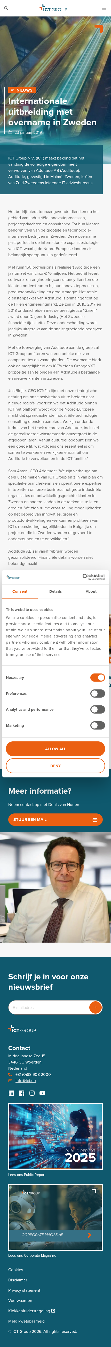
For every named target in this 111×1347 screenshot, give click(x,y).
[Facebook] (22, 1093)
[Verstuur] (95, 1007)
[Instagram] (32, 1093)
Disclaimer (17, 1280)
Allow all (55, 749)
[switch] (97, 693)
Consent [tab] (19, 591)
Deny (55, 765)
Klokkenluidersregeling (29, 1311)
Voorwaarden (20, 1301)
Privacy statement (24, 1290)
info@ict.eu (25, 1081)
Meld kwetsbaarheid (26, 1321)
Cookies (15, 1270)
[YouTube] (42, 1093)
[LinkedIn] (11, 1093)
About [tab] (91, 591)
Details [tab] (55, 591)
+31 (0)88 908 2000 (33, 1074)
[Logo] (53, 8)
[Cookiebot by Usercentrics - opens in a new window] (82, 577)
